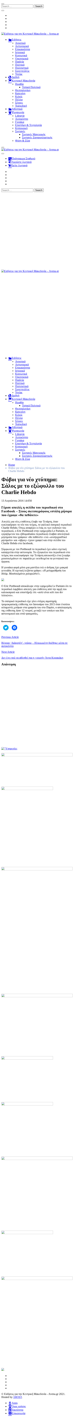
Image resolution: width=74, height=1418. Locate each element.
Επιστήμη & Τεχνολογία (28, 125)
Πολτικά (19, 64)
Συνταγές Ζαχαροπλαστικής (37, 137)
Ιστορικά (20, 52)
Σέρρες (19, 102)
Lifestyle (20, 115)
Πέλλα (19, 99)
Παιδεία (19, 61)
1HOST (17, 1397)
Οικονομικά (21, 58)
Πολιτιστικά (21, 67)
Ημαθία (19, 84)
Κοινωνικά (21, 55)
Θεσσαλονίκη (22, 90)
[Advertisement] (37, 231)
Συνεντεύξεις (22, 70)
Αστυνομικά (22, 46)
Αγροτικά (20, 43)
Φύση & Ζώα (22, 140)
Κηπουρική (21, 128)
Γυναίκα (19, 121)
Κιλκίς (18, 96)
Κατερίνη (20, 93)
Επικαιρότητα (22, 49)
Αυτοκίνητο (21, 118)
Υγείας (18, 74)
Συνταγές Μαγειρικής (33, 134)
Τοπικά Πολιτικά (31, 87)
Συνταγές (20, 131)
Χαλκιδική (21, 105)
